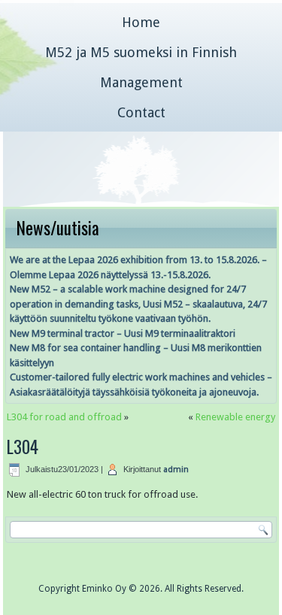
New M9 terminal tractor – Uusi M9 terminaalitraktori (122, 333)
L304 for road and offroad (64, 417)
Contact (141, 112)
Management (141, 82)
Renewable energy (235, 417)
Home (141, 22)
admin (176, 469)
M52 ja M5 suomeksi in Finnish (141, 52)
